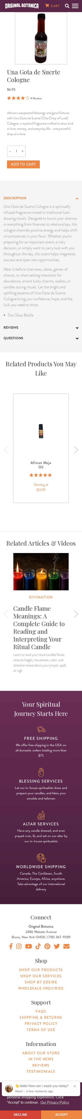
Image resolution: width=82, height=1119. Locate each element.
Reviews (41, 1065)
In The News (41, 1059)
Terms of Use (41, 1029)
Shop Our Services (41, 976)
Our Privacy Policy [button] (54, 1102)
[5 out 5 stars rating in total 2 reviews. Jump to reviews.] (41, 475)
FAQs (41, 1011)
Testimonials (41, 1071)
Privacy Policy (41, 1023)
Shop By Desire (41, 982)
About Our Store (41, 1053)
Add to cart (23, 164)
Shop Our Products (41, 969)
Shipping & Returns (41, 1017)
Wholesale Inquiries (41, 988)
